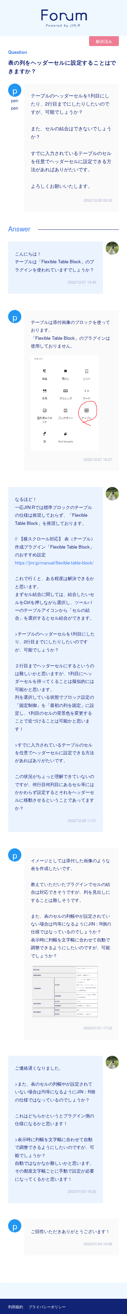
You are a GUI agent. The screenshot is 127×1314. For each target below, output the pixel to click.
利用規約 (15, 1306)
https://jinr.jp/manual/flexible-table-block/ (54, 562)
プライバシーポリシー (47, 1306)
